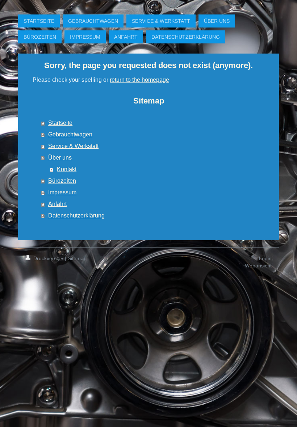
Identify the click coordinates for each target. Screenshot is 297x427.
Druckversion (48, 258)
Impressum (62, 192)
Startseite (60, 123)
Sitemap (77, 258)
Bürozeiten (62, 181)
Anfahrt (57, 204)
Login (265, 258)
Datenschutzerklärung (76, 215)
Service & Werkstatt (73, 146)
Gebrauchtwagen (70, 134)
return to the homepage (139, 80)
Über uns (60, 158)
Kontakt (66, 169)
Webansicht (258, 266)
